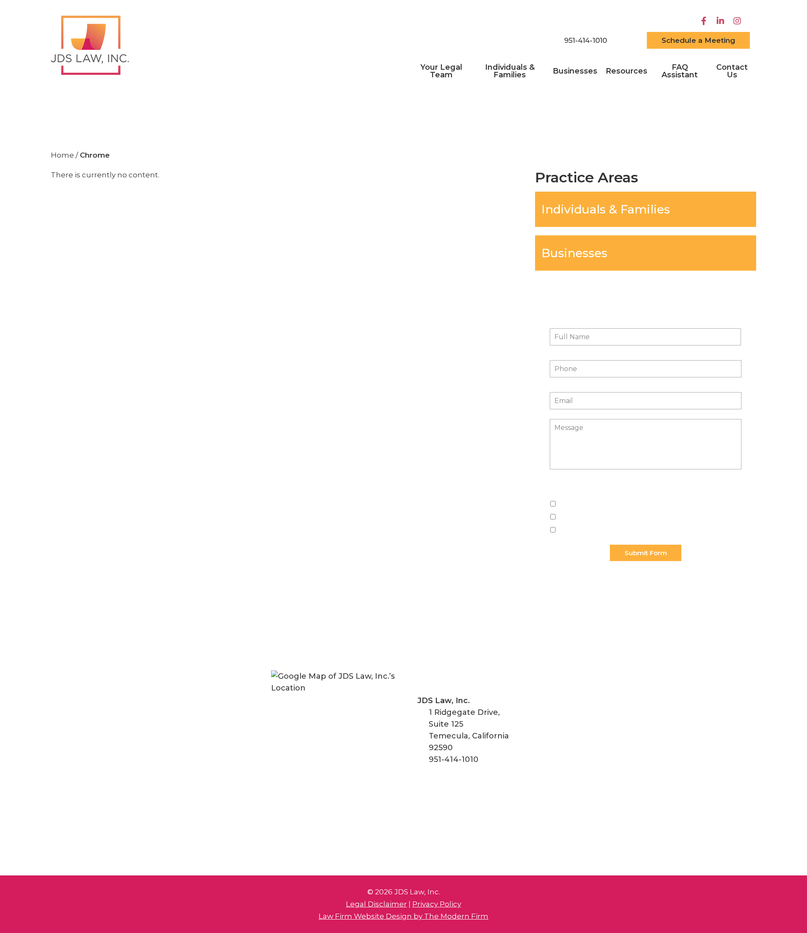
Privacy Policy (436, 904)
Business (572, 529)
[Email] (627, 40)
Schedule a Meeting (698, 40)
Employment (578, 503)
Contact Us (732, 71)
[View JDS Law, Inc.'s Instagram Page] (738, 21)
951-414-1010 (585, 40)
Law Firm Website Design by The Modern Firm (403, 916)
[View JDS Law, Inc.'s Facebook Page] (704, 21)
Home (533, 41)
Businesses (575, 71)
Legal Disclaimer (376, 904)
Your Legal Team (441, 71)
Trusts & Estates (582, 516)
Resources (626, 71)
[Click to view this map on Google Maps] (337, 736)
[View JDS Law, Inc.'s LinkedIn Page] (721, 21)
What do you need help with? (603, 491)
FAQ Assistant (680, 71)
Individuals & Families (510, 71)
